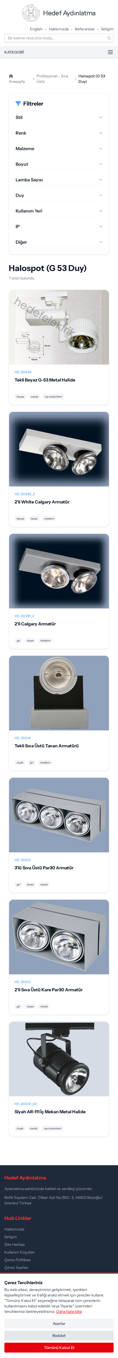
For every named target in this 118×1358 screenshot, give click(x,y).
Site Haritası (14, 1244)
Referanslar (85, 29)
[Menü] (110, 52)
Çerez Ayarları (16, 1267)
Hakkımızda (59, 29)
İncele (59, 331)
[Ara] (109, 38)
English (36, 29)
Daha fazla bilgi (69, 1311)
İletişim (107, 29)
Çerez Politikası (17, 1259)
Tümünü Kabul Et (59, 1347)
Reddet (59, 1335)
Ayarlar (59, 1323)
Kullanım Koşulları (19, 1252)
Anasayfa (17, 81)
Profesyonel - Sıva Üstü (52, 79)
